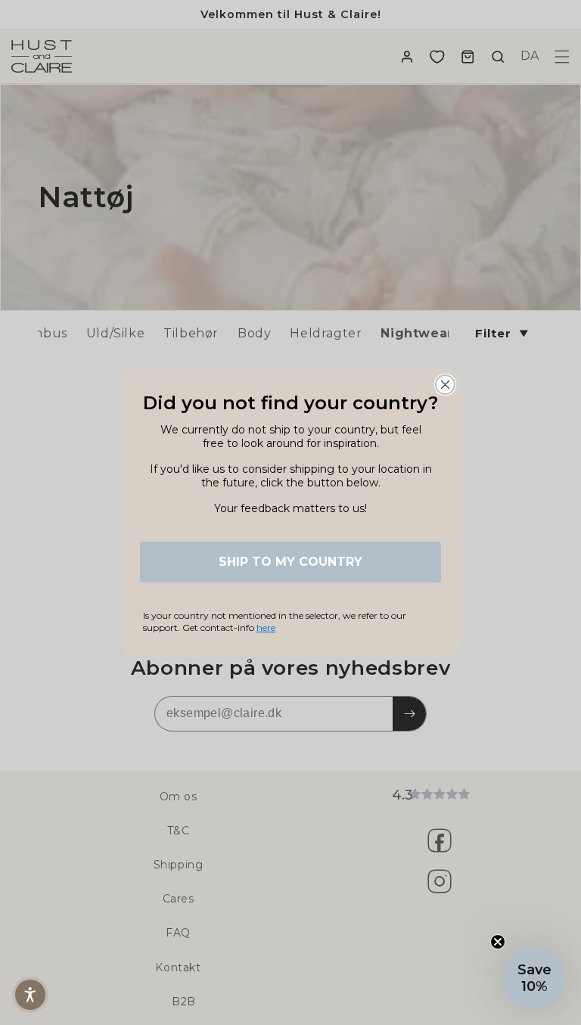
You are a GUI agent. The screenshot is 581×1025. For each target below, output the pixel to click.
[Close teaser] (497, 941)
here (265, 627)
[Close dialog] (445, 384)
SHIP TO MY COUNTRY (290, 561)
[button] (534, 978)
